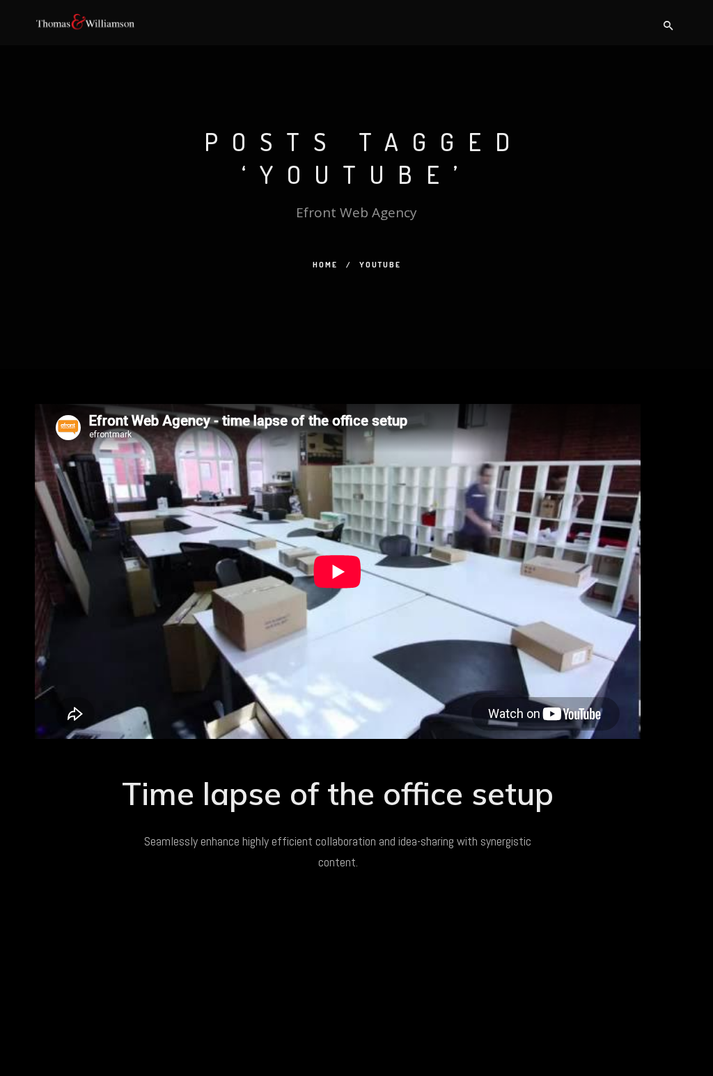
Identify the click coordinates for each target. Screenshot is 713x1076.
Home (325, 265)
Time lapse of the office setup (338, 793)
